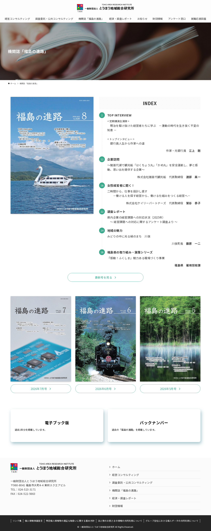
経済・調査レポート (124, 498)
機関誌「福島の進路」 (125, 490)
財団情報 (117, 506)
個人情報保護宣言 (34, 520)
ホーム (116, 467)
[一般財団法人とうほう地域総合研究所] (105, 8)
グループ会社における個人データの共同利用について (172, 520)
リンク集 (17, 520)
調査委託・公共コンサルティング (132, 482)
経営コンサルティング (125, 475)
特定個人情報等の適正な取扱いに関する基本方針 (70, 520)
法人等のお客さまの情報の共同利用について (120, 520)
